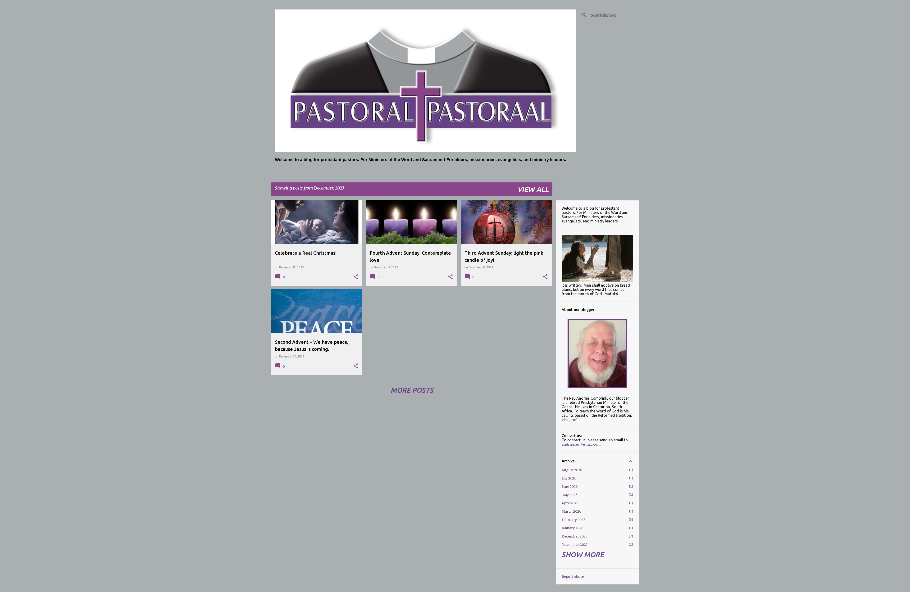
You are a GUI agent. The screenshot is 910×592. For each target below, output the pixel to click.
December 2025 (574, 536)
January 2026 (572, 528)
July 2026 (569, 478)
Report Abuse (573, 576)
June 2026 (570, 486)
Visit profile (571, 420)
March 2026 (571, 511)
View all (533, 189)
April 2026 (570, 503)
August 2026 (572, 470)
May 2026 (570, 495)
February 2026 (574, 520)
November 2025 (575, 544)
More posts (412, 390)
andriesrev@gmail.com (581, 444)
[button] (356, 277)
